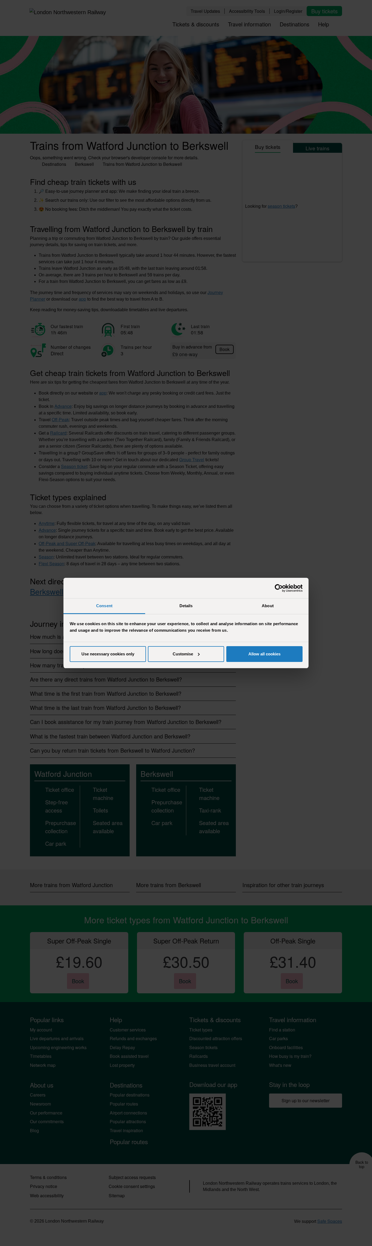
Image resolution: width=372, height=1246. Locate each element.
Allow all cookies (264, 654)
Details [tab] (186, 605)
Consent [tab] (104, 605)
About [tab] (268, 605)
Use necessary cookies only (107, 654)
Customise (183, 654)
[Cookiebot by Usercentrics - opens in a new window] (279, 588)
